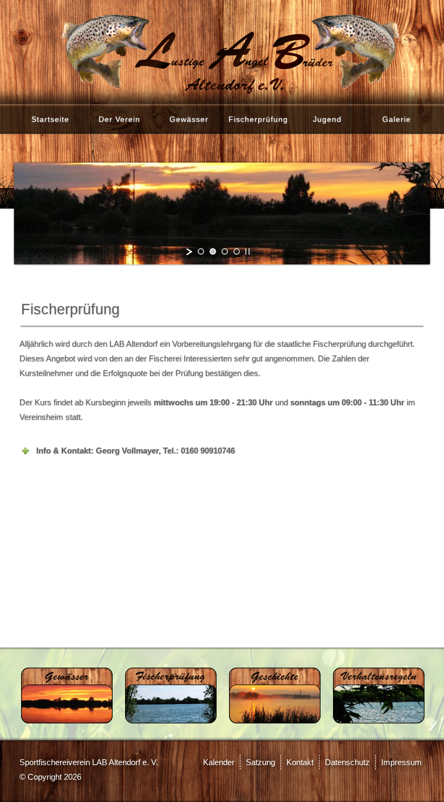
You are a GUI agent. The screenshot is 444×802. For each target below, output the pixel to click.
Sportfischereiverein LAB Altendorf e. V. (88, 762)
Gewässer (188, 119)
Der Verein (119, 119)
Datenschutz (347, 762)
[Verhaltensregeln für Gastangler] (379, 694)
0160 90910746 (208, 450)
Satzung (260, 762)
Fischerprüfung (258, 119)
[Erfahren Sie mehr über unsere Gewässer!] (67, 694)
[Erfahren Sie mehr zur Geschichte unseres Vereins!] (275, 694)
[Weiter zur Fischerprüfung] (171, 694)
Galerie (396, 119)
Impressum (401, 762)
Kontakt (300, 762)
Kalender (218, 762)
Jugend (327, 119)
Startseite (50, 119)
